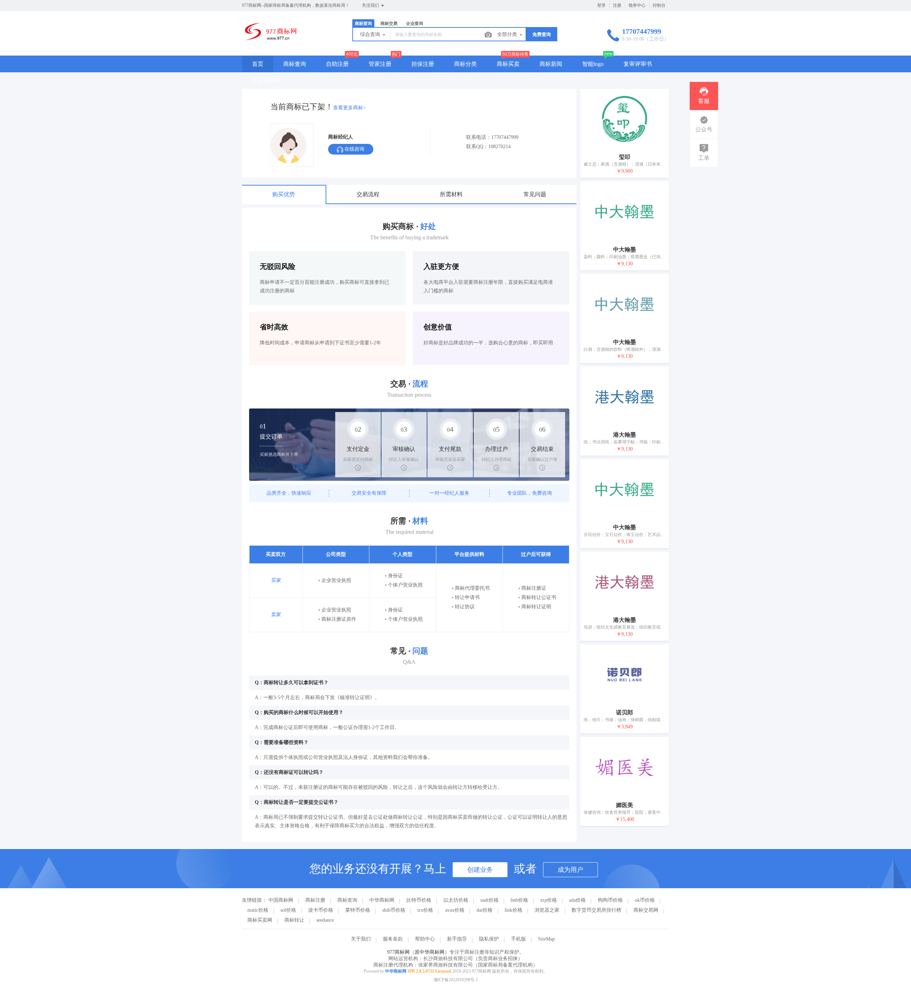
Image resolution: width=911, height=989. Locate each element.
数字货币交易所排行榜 (596, 910)
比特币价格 (418, 900)
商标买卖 (508, 64)
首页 (257, 64)
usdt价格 (489, 900)
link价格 (513, 910)
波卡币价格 (320, 910)
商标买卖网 (259, 920)
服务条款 (393, 939)
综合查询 (370, 34)
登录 (601, 5)
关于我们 (361, 939)
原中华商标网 (429, 952)
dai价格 (484, 910)
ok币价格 (645, 900)
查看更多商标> (349, 107)
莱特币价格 (357, 910)
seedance (325, 920)
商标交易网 (645, 910)
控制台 (659, 5)
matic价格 (257, 910)
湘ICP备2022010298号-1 (455, 979)
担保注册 (422, 64)
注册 (617, 5)
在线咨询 (353, 149)
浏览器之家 (547, 910)
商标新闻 (550, 64)
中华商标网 (381, 900)
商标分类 (465, 64)
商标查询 (294, 64)
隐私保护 (489, 939)
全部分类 (507, 34)
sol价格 (288, 910)
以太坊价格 (455, 900)
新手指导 (457, 939)
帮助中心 (425, 939)
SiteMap (546, 939)
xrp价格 (548, 900)
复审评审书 (637, 64)
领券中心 (637, 5)
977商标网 (398, 952)
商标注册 (315, 900)
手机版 (518, 939)
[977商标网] (269, 40)
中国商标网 (280, 900)
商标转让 (294, 920)
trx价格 (425, 910)
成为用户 (570, 869)
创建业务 (480, 869)
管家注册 (380, 64)
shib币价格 (393, 910)
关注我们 (371, 5)
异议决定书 (266, 80)
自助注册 (337, 64)
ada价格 (577, 900)
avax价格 (454, 910)
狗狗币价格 (610, 900)
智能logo (593, 64)
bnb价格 (519, 900)
